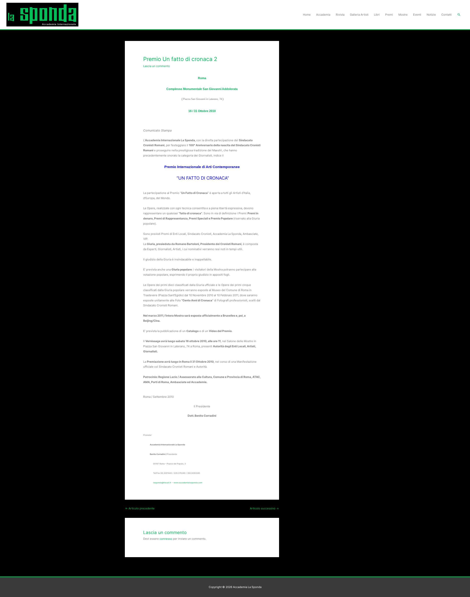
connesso (166, 538)
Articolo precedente (140, 508)
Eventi (417, 14)
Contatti (446, 14)
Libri (377, 14)
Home (307, 14)
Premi (389, 14)
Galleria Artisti (359, 14)
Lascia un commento (156, 66)
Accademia (323, 14)
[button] (459, 15)
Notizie (431, 14)
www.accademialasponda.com (188, 482)
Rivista (340, 14)
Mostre (403, 14)
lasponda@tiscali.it (162, 482)
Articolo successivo (264, 508)
